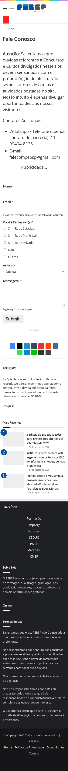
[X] (19, 346)
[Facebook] (12, 346)
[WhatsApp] (19, 352)
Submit (13, 318)
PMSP (34, 544)
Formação (34, 518)
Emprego (34, 525)
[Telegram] (27, 352)
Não (11, 250)
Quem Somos (55, 747)
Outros (13, 257)
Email (8, 202)
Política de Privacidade (29, 747)
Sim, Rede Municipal (22, 235)
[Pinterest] (41, 346)
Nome (8, 186)
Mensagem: (12, 281)
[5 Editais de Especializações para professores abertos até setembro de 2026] (13, 439)
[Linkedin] (27, 346)
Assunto (9, 265)
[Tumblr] (34, 346)
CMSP (34, 556)
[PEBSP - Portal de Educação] (31, 8)
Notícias (34, 531)
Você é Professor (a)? (18, 222)
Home (8, 747)
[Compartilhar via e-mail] (41, 352)
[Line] (34, 352)
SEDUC (34, 537)
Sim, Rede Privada (21, 243)
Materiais (34, 550)
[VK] (55, 346)
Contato (34, 753)
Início (10, 29)
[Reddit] (48, 346)
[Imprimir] (48, 352)
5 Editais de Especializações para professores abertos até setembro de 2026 (44, 439)
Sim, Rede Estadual (21, 228)
